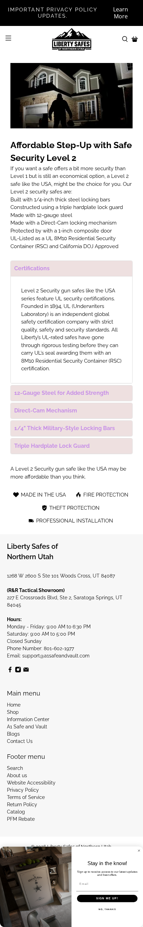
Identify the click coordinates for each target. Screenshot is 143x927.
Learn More (120, 13)
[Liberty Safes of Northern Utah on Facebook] (10, 671)
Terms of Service (26, 797)
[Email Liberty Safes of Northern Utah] (26, 671)
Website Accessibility (31, 782)
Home (13, 705)
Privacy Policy (23, 790)
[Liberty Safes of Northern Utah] (71, 39)
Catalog (16, 812)
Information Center (28, 719)
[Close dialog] (139, 850)
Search (15, 768)
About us (17, 775)
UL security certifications (84, 299)
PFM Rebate (21, 819)
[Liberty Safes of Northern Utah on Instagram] (18, 671)
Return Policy (22, 804)
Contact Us (20, 741)
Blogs (13, 734)
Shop (13, 712)
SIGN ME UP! (107, 898)
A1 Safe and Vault (27, 726)
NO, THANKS (107, 909)
